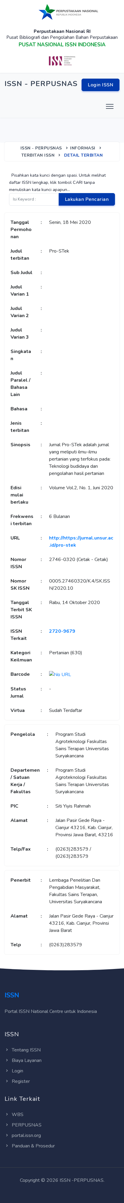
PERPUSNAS (27, 1125)
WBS (17, 1114)
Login (17, 1071)
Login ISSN (100, 85)
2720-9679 (62, 631)
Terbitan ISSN (38, 155)
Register (21, 1081)
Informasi (82, 148)
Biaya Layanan (27, 1060)
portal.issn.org (26, 1135)
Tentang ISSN (26, 1050)
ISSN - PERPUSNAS (41, 148)
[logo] (69, 11)
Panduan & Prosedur (33, 1146)
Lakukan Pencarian (87, 199)
